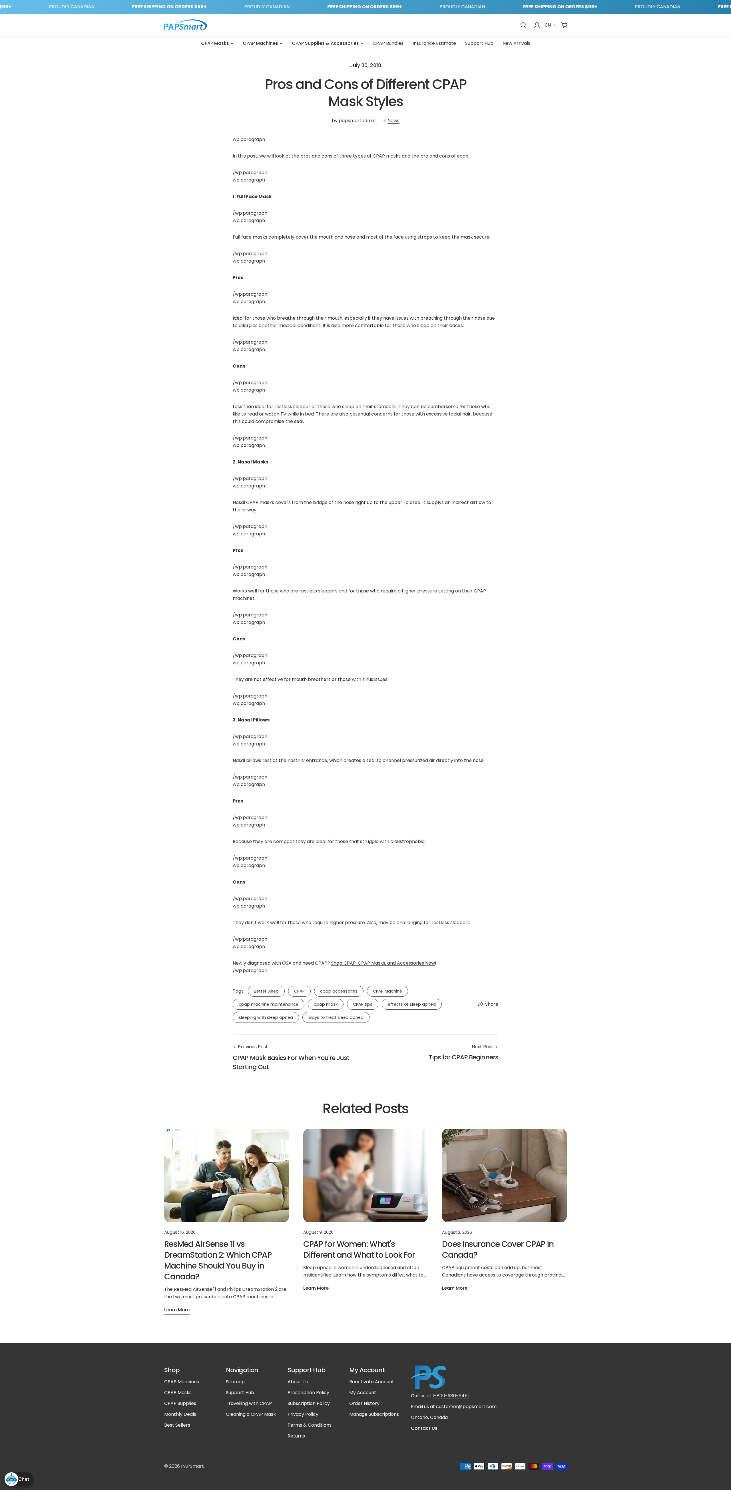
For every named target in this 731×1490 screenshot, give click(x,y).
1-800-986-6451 (451, 1395)
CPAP (299, 991)
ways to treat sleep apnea (336, 1017)
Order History (364, 1403)
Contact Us (424, 1428)
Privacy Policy (303, 1414)
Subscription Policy (309, 1403)
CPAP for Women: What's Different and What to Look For (359, 1250)
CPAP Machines (181, 1381)
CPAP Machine (387, 991)
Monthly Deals (180, 1414)
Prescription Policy (308, 1392)
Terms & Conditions (310, 1425)
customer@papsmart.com (466, 1406)
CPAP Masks (178, 1392)
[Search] (523, 25)
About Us (298, 1381)
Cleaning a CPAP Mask (251, 1414)
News (393, 120)
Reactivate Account (371, 1381)
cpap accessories (339, 991)
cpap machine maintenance (268, 1004)
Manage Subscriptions (374, 1414)
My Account (362, 1392)
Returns (296, 1436)
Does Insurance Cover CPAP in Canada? (498, 1250)
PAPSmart (192, 1466)
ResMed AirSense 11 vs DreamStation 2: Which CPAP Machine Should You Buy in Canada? (218, 1260)
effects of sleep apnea (412, 1004)
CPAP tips (362, 1004)
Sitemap (235, 1381)
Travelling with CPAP (249, 1403)
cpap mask (326, 1004)
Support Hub (240, 1392)
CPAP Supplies (180, 1403)
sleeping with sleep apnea (266, 1017)
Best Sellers (177, 1425)
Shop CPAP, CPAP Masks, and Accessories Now (383, 963)
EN (548, 25)
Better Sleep (266, 991)
